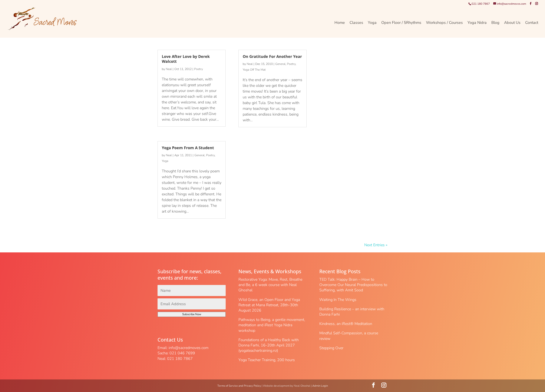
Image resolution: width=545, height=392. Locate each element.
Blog (495, 23)
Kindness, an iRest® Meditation (345, 323)
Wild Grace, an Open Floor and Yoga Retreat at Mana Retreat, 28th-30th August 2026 (269, 305)
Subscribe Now (191, 314)
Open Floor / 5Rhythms (401, 23)
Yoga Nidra (477, 23)
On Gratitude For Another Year (272, 56)
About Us (512, 23)
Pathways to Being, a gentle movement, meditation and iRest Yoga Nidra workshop (271, 325)
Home (339, 23)
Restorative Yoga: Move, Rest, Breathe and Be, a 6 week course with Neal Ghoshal (270, 285)
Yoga (372, 23)
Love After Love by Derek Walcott (186, 59)
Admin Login (320, 386)
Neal (169, 69)
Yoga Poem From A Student (188, 147)
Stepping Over (331, 348)
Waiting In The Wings (337, 299)
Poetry (198, 69)
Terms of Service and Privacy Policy (239, 386)
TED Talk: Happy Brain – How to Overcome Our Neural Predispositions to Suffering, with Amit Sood (353, 285)
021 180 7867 (481, 4)
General (199, 155)
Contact (531, 23)
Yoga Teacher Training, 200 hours (266, 359)
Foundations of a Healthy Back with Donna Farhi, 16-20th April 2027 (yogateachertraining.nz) (268, 345)
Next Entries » (375, 245)
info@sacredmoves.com (188, 347)
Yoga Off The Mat (254, 70)
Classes (356, 23)
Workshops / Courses (444, 23)
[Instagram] (536, 3)
